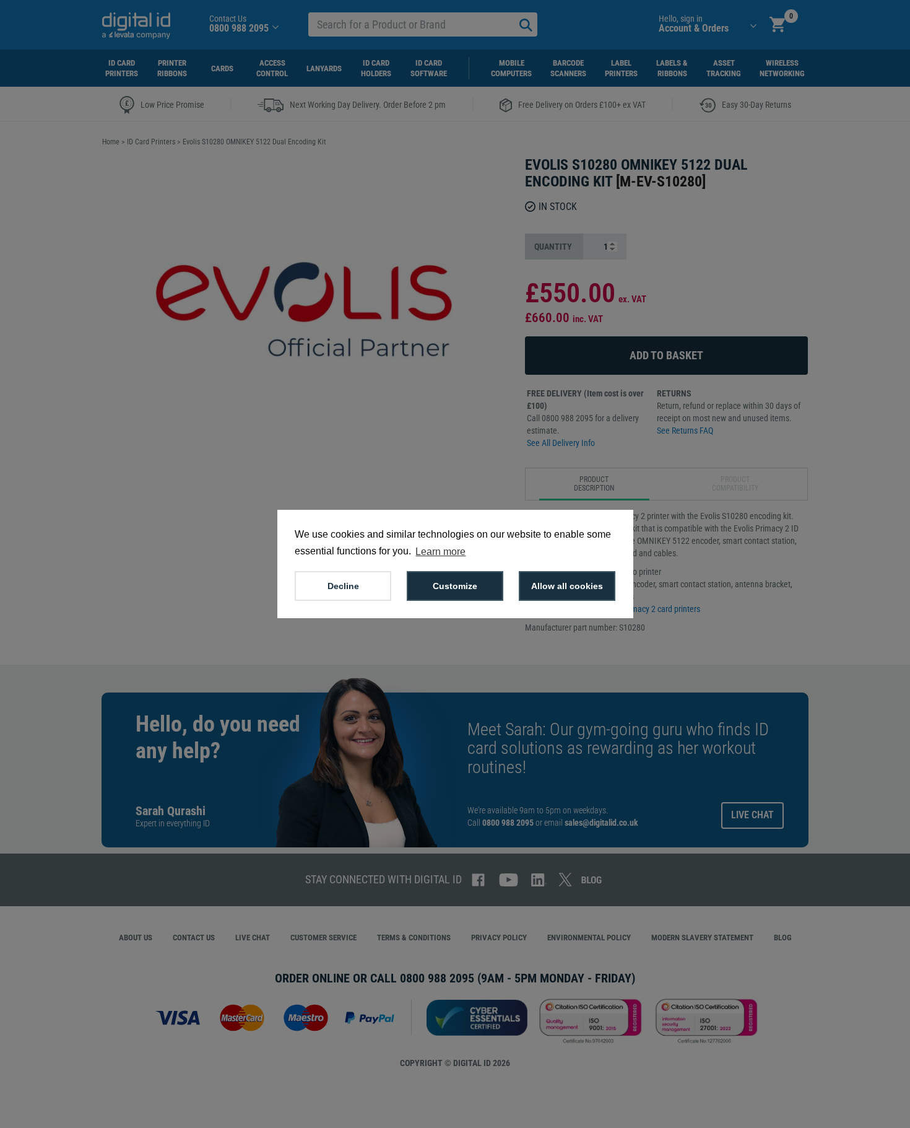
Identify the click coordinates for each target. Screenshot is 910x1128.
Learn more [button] (440, 551)
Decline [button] (343, 586)
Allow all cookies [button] (567, 586)
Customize (455, 586)
